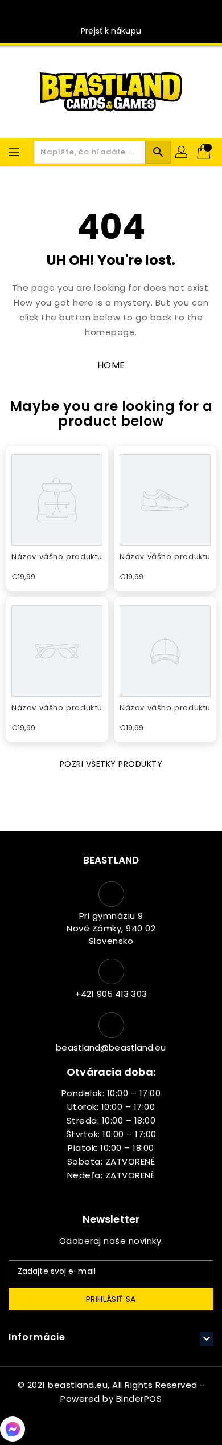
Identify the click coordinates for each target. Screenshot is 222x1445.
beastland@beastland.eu (111, 1047)
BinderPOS (139, 1399)
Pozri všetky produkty (111, 764)
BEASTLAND (111, 860)
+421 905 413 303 (111, 994)
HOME (111, 365)
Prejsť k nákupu (111, 30)
